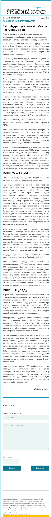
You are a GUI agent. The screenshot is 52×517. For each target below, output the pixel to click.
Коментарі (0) (9, 405)
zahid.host (27, 514)
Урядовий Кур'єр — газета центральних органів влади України (26, 10)
